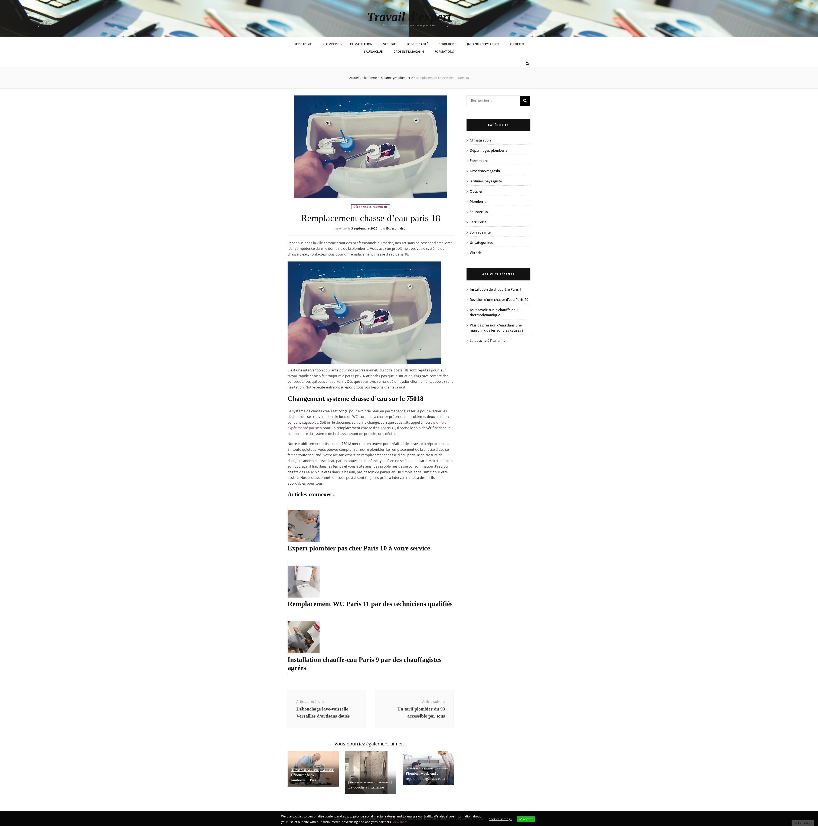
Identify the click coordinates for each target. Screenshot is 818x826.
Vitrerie (389, 44)
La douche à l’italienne (366, 787)
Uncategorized (481, 242)
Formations (444, 51)
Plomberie (331, 44)
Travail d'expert (409, 17)
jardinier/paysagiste (483, 44)
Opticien (517, 44)
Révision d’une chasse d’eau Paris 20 (499, 299)
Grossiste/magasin (408, 51)
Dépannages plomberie (371, 206)
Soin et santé (417, 44)
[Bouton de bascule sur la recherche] (527, 64)
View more (400, 822)
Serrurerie (303, 44)
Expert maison (396, 228)
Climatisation (361, 44)
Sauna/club (373, 51)
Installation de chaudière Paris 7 (495, 289)
